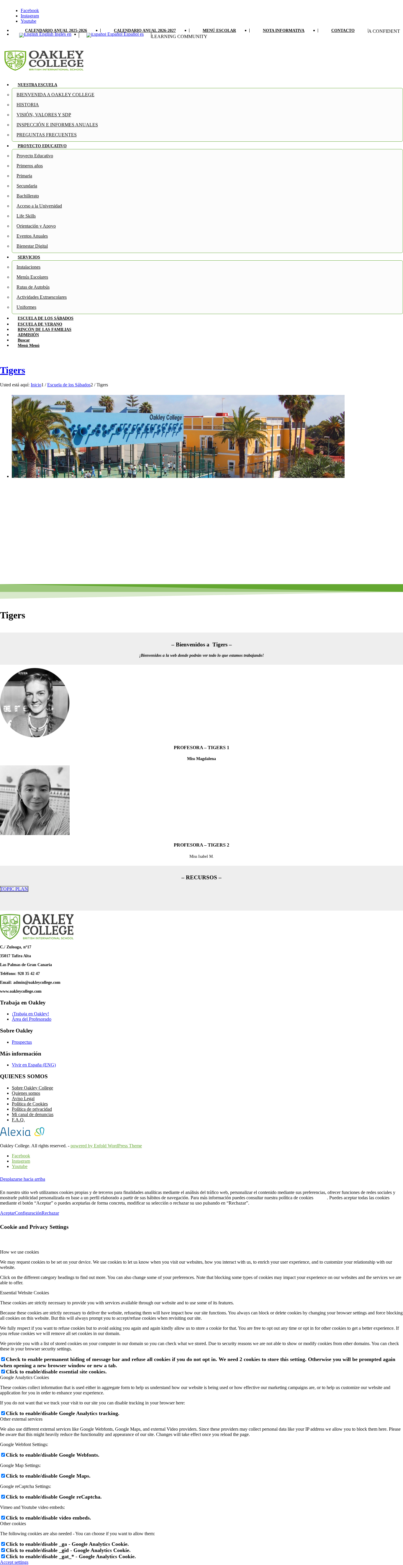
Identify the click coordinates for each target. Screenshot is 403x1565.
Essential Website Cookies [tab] (24, 1292)
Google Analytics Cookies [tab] (24, 1377)
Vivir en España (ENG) (34, 1064)
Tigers (12, 370)
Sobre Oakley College (32, 1087)
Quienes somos (26, 1093)
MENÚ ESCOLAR (219, 30)
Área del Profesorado (31, 1019)
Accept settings (14, 1562)
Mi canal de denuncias (32, 1114)
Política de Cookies (30, 1103)
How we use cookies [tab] (19, 1251)
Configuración (28, 1213)
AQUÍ (320, 1197)
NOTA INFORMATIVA (283, 30)
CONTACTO (343, 30)
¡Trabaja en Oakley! (30, 1013)
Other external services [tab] (21, 1419)
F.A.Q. (18, 1119)
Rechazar (50, 1213)
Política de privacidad (32, 1109)
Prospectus (22, 1042)
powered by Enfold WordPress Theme (106, 1145)
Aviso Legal (23, 1098)
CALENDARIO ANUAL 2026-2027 (145, 30)
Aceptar (7, 1213)
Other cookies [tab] (13, 1523)
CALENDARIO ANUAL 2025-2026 (56, 30)
